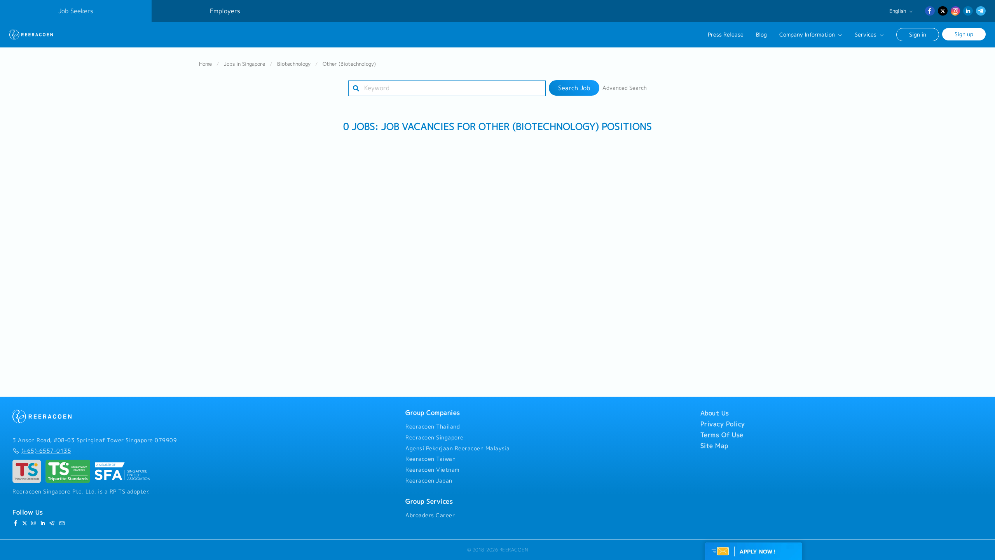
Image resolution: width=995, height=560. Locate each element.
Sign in (917, 34)
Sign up (964, 34)
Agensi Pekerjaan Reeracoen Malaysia (457, 448)
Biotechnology (294, 63)
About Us (714, 413)
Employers (225, 11)
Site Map (714, 446)
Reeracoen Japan (428, 481)
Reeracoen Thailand (432, 426)
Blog (761, 34)
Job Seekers (75, 11)
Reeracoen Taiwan (430, 459)
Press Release (726, 34)
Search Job (574, 88)
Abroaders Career (430, 515)
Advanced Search (624, 88)
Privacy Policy (722, 424)
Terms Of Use (722, 435)
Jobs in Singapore (244, 63)
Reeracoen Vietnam (432, 470)
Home (205, 63)
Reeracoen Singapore (434, 437)
